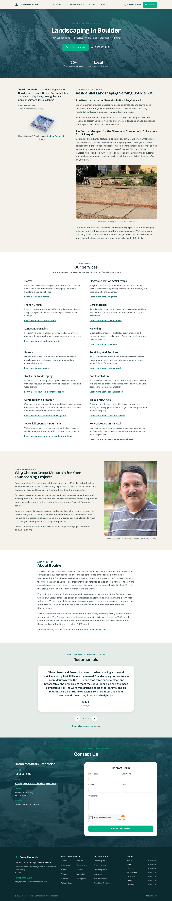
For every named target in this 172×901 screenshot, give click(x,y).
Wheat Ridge (67, 883)
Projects (92, 4)
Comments (93, 796)
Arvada (64, 861)
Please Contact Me (120, 828)
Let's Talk (150, 4)
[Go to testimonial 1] (83, 718)
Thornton (65, 874)
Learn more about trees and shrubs (107, 415)
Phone (91, 785)
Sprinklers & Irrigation (103, 883)
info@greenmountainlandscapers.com (35, 783)
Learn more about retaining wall (105, 368)
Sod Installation (100, 878)
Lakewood (66, 865)
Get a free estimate (75, 47)
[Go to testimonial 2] (86, 718)
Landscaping (99, 861)
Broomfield (81, 874)
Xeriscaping (99, 874)
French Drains (100, 865)
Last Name (126, 774)
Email (124, 785)
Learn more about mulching (103, 344)
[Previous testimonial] (77, 718)
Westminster (81, 865)
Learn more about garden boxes (106, 320)
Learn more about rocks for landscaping (44, 392)
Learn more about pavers (36, 368)
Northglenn (81, 878)
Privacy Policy (151, 896)
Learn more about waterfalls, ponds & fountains (48, 436)
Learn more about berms (36, 296)
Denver (79, 861)
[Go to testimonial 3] (88, 718)
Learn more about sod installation (106, 392)
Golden (64, 870)
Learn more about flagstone (103, 296)
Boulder (64, 878)
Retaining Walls (100, 870)
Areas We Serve (74, 4)
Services (57, 4)
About (103, 4)
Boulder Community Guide (93, 629)
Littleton (79, 870)
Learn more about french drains (40, 320)
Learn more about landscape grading (42, 341)
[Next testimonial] (94, 718)
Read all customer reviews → (86, 726)
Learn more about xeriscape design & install (111, 439)
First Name (93, 774)
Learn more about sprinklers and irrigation (45, 415)
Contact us (81, 227)
